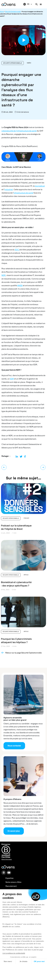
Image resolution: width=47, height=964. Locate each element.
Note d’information (7, 859)
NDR (4, 275)
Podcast (26, 518)
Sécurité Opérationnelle (13, 11)
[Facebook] (25, 456)
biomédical (40, 186)
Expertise (9, 878)
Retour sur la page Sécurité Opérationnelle (23, 653)
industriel (9, 189)
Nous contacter (14, 745)
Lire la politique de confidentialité (14, 953)
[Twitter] (21, 456)
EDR (12, 379)
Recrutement (11, 886)
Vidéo (29, 63)
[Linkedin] (17, 456)
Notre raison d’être (13, 882)
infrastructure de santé (23, 193)
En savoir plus (14, 831)
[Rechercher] (36, 4)
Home (2, 11)
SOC (17, 249)
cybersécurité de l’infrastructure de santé (19, 131)
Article (26, 575)
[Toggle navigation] (41, 4)
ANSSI (20, 285)
